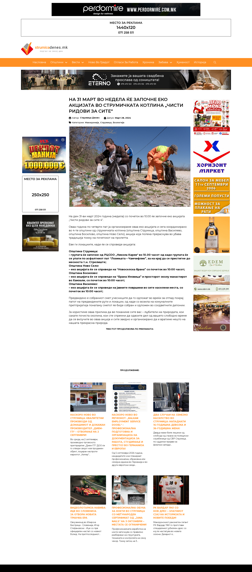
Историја (200, 62)
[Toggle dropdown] (66, 62)
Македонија (92, 123)
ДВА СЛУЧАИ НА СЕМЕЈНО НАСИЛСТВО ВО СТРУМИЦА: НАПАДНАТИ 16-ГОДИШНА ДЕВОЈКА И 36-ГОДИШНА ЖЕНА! (170, 421)
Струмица (106, 123)
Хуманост (183, 62)
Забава (163, 62)
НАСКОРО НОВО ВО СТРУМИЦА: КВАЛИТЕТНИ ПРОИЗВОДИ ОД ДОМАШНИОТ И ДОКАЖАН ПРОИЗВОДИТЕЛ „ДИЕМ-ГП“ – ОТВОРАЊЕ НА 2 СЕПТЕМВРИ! (87, 424)
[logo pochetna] (44, 48)
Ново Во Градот (99, 62)
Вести (76, 62)
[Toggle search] (215, 62)
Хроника (148, 62)
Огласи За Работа (126, 62)
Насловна (39, 62)
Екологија (118, 123)
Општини (56, 62)
